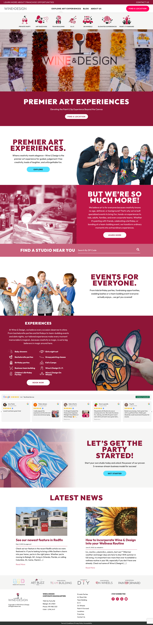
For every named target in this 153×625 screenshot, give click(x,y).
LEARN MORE (114, 235)
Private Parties (82, 594)
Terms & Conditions (67, 623)
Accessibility (88, 623)
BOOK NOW (38, 382)
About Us (96, 8)
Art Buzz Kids (82, 597)
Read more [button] (6, 419)
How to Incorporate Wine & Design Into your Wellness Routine (111, 541)
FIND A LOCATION (138, 8)
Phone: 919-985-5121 (50, 607)
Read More (20, 564)
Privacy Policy (78, 623)
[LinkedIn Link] (121, 599)
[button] (151, 411)
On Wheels (81, 606)
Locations (80, 611)
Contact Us (142, 2)
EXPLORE (38, 169)
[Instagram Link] (117, 599)
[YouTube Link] (126, 599)
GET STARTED (115, 473)
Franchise (80, 614)
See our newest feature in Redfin (39, 540)
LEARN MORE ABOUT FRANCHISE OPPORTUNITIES (29, 2)
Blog (86, 8)
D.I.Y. (79, 603)
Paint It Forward (83, 608)
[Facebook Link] (113, 599)
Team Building (82, 600)
